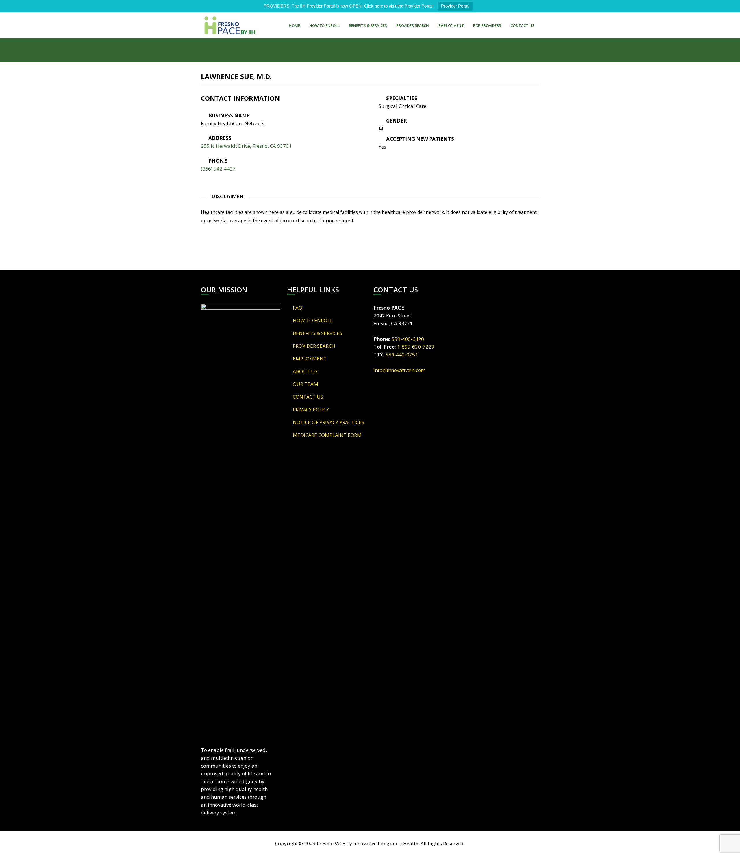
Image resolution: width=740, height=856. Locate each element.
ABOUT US (305, 371)
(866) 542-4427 (218, 168)
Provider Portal (455, 5)
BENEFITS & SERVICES (368, 25)
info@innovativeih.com (399, 370)
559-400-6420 (408, 339)
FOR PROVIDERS (487, 25)
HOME (294, 25)
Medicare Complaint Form (327, 435)
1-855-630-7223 (415, 346)
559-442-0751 (402, 354)
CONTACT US (522, 25)
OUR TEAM (305, 384)
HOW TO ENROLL (324, 25)
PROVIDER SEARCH (412, 25)
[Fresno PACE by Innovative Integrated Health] (230, 25)
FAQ (297, 307)
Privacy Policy (311, 409)
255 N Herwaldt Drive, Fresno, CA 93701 (246, 146)
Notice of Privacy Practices (328, 422)
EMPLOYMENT (451, 25)
